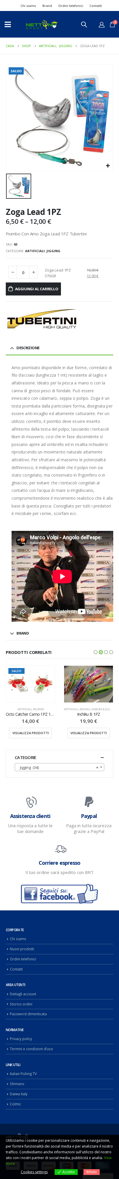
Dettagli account (23, 994)
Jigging (53, 251)
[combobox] (59, 767)
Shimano (17, 1083)
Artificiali (35, 251)
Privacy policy (21, 1038)
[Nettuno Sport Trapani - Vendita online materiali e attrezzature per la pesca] (42, 24)
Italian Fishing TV (23, 1073)
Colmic (15, 1104)
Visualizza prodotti (30, 733)
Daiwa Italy (18, 1093)
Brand (47, 5)
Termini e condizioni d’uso (31, 1048)
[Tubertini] (42, 318)
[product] (88, 684)
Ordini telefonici (70, 5)
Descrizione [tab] (27, 347)
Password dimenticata (28, 1013)
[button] (95, 652)
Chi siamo (28, 5)
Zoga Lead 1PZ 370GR (58, 272)
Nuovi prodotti (22, 948)
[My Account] (102, 24)
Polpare (38, 709)
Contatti (96, 5)
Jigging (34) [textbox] (57, 767)
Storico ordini (21, 1004)
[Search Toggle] (84, 24)
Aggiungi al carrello (36, 288)
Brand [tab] (22, 633)
